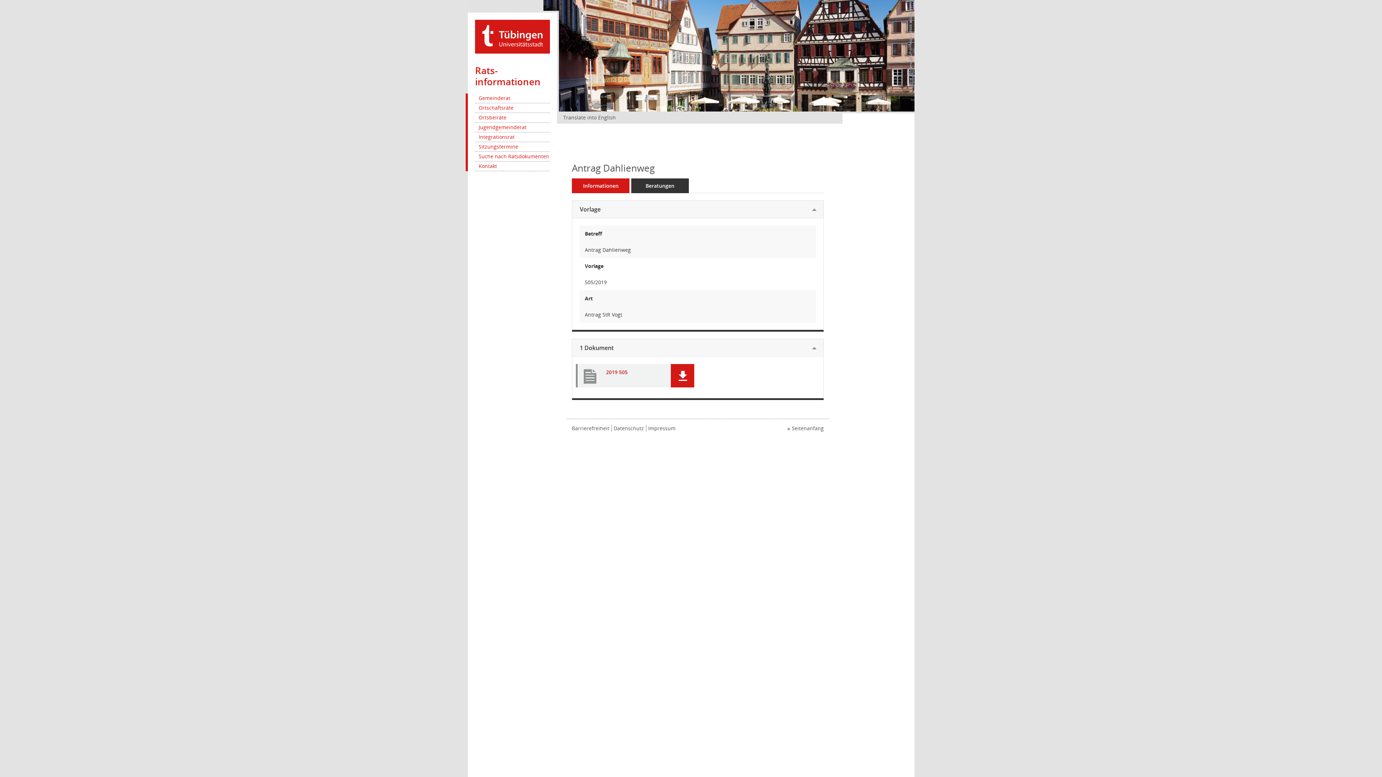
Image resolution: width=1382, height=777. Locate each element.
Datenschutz (629, 428)
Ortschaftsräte (496, 107)
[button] (682, 375)
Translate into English (589, 117)
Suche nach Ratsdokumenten (514, 156)
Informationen (601, 185)
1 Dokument (597, 348)
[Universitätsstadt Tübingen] (512, 36)
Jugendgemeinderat (503, 127)
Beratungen (660, 185)
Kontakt (488, 166)
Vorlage (590, 209)
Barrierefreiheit (590, 428)
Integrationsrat (497, 136)
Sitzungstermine (498, 146)
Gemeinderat (494, 98)
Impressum (662, 428)
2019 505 (617, 372)
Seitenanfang (808, 428)
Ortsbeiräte (492, 117)
